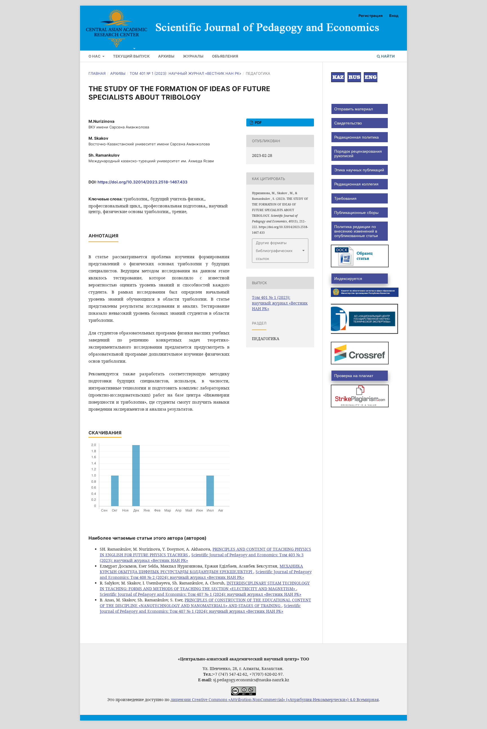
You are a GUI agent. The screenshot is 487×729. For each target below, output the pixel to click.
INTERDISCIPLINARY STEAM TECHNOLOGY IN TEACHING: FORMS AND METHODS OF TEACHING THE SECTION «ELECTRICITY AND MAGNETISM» (205, 585)
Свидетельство (348, 123)
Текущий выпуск (131, 56)
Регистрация (370, 15)
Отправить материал (353, 109)
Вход (394, 15)
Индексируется (348, 278)
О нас (94, 56)
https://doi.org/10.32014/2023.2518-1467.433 (142, 181)
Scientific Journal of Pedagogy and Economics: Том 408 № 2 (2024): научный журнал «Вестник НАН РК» (206, 574)
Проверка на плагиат (353, 375)
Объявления (225, 56)
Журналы (193, 56)
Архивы (166, 56)
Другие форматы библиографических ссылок (274, 250)
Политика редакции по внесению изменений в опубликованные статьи (356, 231)
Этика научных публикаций (359, 170)
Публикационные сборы (356, 212)
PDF (258, 122)
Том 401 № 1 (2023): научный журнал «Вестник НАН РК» (185, 73)
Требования (345, 198)
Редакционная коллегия (356, 184)
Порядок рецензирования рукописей (358, 153)
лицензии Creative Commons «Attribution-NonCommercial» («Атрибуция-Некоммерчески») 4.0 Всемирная (275, 699)
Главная (97, 73)
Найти (387, 56)
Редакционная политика (356, 137)
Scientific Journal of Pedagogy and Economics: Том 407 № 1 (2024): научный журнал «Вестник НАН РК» (200, 594)
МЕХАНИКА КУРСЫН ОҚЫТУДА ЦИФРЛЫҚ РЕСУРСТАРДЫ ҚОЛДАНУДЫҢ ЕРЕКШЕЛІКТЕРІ (201, 568)
